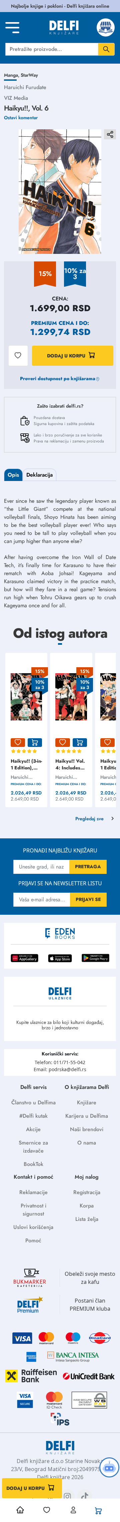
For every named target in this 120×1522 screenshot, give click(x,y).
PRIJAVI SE (88, 899)
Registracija (86, 1192)
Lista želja (86, 1219)
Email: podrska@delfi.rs (60, 1069)
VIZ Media (16, 98)
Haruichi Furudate (25, 87)
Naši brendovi (86, 1129)
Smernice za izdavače (33, 1147)
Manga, (12, 75)
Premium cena (52, 323)
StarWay (29, 75)
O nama (86, 1143)
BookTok (33, 1164)
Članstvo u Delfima (33, 1102)
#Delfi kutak (33, 1116)
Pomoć (33, 1240)
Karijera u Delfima (86, 1116)
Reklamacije (33, 1192)
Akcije (33, 1129)
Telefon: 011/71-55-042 (60, 1062)
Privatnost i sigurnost (33, 1210)
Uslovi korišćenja (33, 1227)
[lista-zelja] (18, 742)
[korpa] (35, 742)
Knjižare (86, 1102)
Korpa (87, 1205)
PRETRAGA (88, 866)
